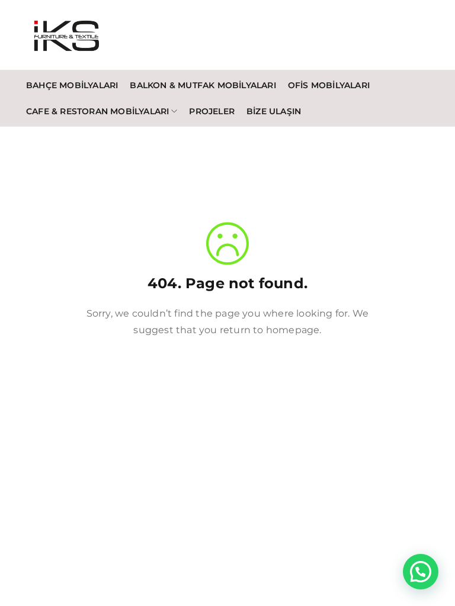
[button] (420, 571)
